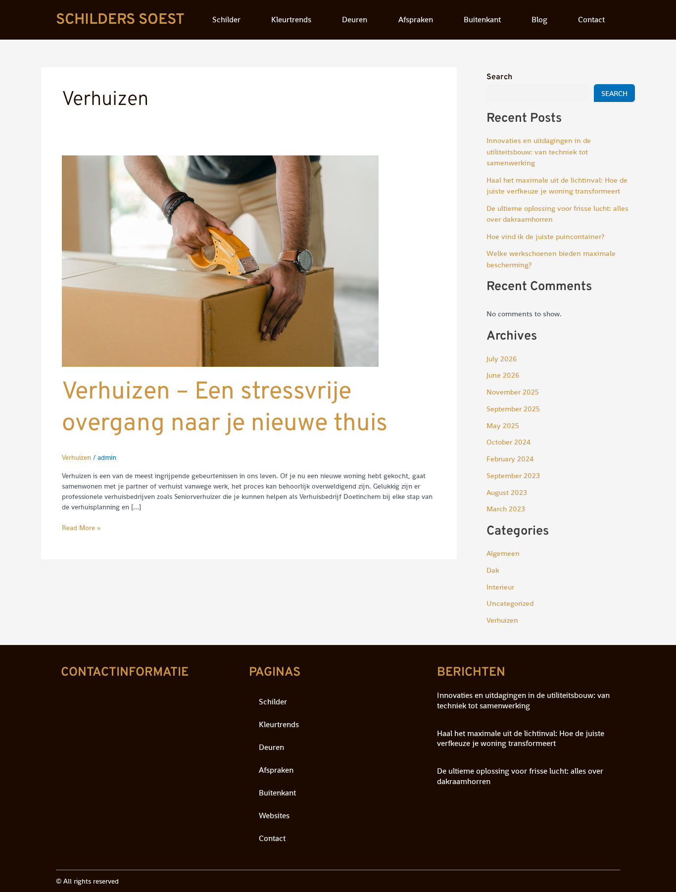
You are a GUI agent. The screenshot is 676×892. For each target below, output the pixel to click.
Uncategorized (509, 603)
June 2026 (502, 375)
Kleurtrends (291, 19)
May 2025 (502, 425)
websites (274, 815)
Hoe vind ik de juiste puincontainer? (545, 236)
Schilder (226, 19)
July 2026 (501, 358)
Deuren (354, 19)
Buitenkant (482, 19)
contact (591, 19)
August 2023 (506, 492)
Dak (492, 570)
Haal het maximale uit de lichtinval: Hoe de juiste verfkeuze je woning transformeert (520, 738)
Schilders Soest (120, 20)
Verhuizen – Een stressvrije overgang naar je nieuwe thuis (224, 408)
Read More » (81, 527)
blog (539, 19)
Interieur (500, 587)
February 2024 (509, 458)
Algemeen (503, 553)
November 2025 (512, 391)
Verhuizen (76, 457)
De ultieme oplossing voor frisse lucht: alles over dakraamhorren (520, 776)
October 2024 (508, 441)
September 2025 (513, 408)
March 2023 (505, 508)
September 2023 (513, 475)
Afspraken (415, 19)
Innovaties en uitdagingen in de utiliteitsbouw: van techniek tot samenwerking (538, 151)
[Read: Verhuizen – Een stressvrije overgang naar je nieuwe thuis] (220, 260)
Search (499, 77)
